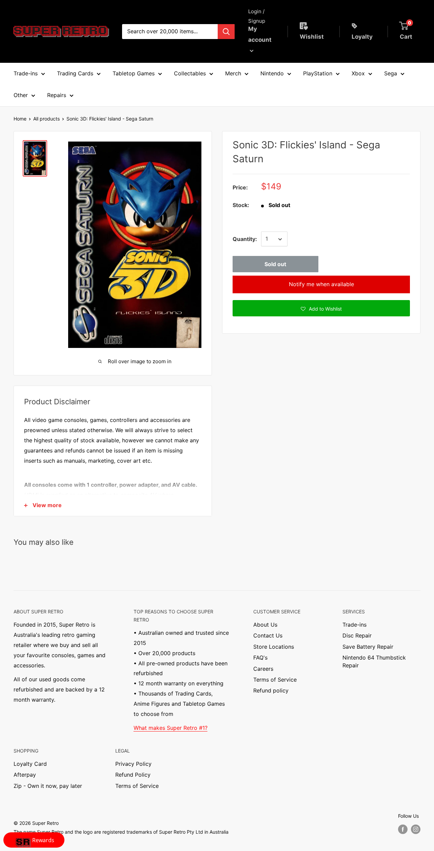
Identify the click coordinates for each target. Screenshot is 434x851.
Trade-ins (354, 624)
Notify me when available (321, 284)
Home (20, 119)
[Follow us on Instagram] (415, 829)
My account (260, 34)
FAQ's (260, 657)
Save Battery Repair (367, 646)
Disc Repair (357, 635)
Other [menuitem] (21, 95)
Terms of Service (275, 679)
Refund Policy (133, 774)
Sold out (275, 264)
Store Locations (273, 646)
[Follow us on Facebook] (403, 829)
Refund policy (271, 690)
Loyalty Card (30, 763)
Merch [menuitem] (233, 73)
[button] (321, 308)
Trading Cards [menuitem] (75, 73)
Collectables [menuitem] (190, 73)
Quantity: (245, 239)
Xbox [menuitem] (358, 73)
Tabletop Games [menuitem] (134, 73)
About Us (265, 624)
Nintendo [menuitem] (272, 73)
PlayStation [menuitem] (317, 73)
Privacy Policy (133, 763)
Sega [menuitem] (390, 73)
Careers (263, 668)
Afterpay (25, 774)
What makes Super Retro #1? (171, 727)
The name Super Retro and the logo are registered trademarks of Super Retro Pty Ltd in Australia (121, 832)
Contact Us (267, 635)
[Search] (226, 31)
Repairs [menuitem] (56, 95)
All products (46, 119)
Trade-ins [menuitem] (26, 73)
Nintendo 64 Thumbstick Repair (374, 661)
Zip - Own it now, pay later (48, 785)
